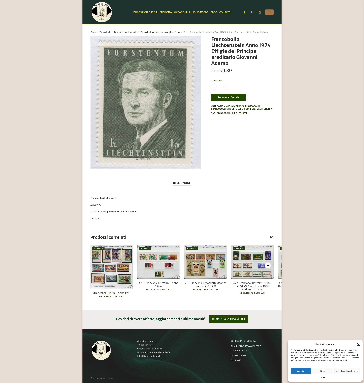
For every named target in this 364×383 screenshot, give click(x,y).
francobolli (224, 113)
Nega (322, 371)
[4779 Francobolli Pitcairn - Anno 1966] (158, 262)
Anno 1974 (182, 32)
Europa (117, 32)
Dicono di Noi (238, 356)
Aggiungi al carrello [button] (111, 297)
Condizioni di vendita (243, 341)
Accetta (300, 371)
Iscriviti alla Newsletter (228, 319)
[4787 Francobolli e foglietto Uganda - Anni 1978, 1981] (205, 262)
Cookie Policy (238, 351)
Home (93, 32)
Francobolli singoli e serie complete (157, 32)
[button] (358, 344)
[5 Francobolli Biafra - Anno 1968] (111, 266)
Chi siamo (235, 361)
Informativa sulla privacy (245, 346)
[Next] (268, 265)
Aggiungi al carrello (229, 97)
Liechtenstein (130, 32)
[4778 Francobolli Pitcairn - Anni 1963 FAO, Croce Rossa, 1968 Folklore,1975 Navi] (252, 262)
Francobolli (105, 32)
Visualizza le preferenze (347, 371)
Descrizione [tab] (182, 183)
